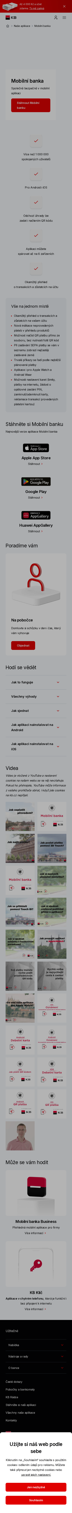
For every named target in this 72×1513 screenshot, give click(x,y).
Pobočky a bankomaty (20, 1389)
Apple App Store (36, 458)
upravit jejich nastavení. (36, 1474)
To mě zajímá (36, 8)
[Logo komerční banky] (14, 17)
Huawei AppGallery (36, 525)
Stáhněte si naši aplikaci (21, 1405)
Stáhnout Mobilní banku (28, 105)
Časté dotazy (14, 1381)
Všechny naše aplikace (20, 1412)
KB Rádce (12, 1397)
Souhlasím (36, 1500)
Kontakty (11, 1420)
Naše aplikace (22, 25)
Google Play (35, 491)
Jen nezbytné (36, 1487)
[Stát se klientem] (56, 17)
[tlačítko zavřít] (63, 6)
